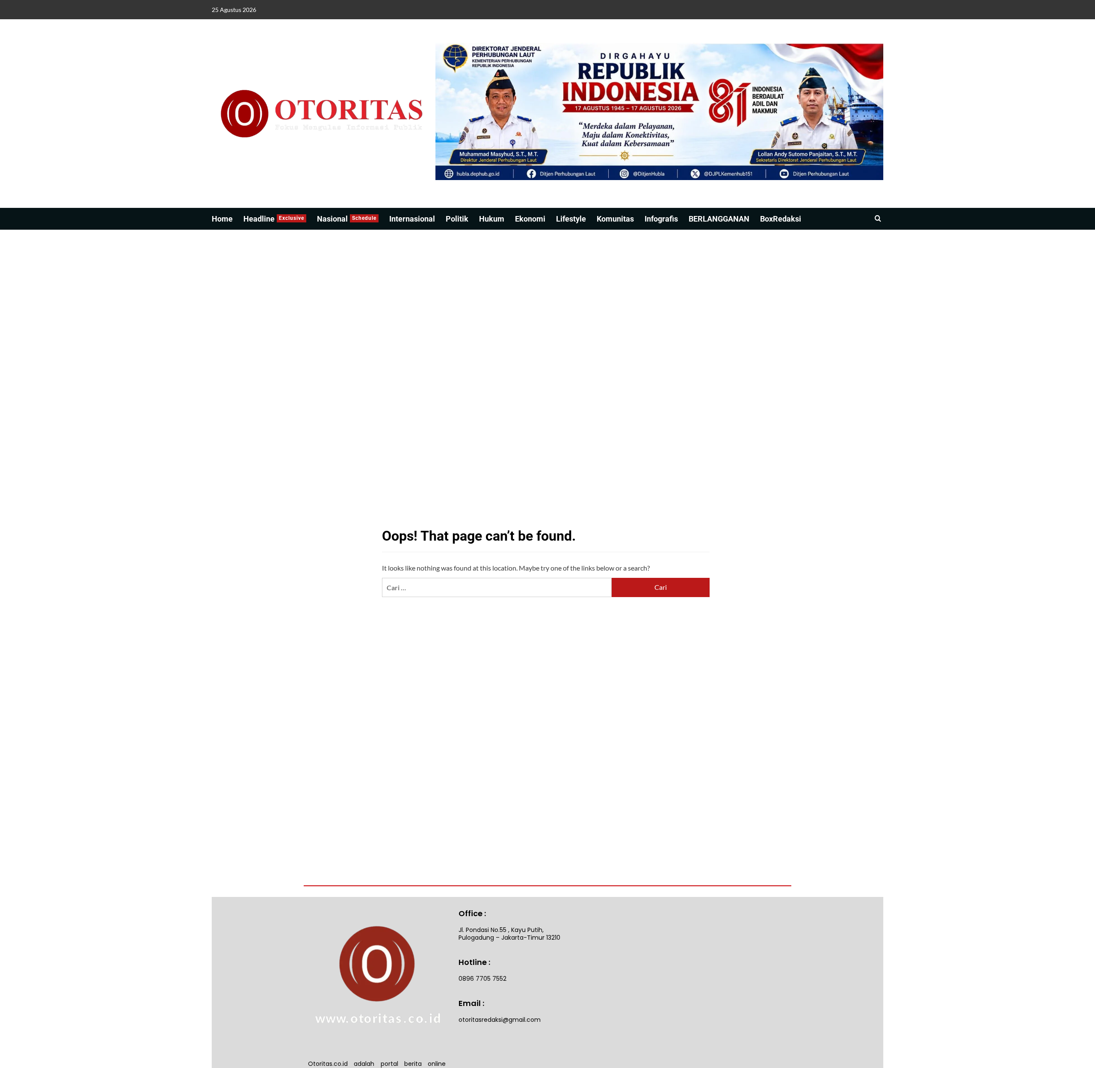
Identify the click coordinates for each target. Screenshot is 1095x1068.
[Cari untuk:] (496, 587)
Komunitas (615, 218)
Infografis (661, 218)
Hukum (491, 218)
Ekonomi (530, 218)
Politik (457, 218)
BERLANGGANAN (719, 218)
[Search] (878, 218)
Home (222, 218)
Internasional (412, 218)
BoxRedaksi (780, 218)
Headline (273, 218)
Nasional (346, 218)
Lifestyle (571, 218)
